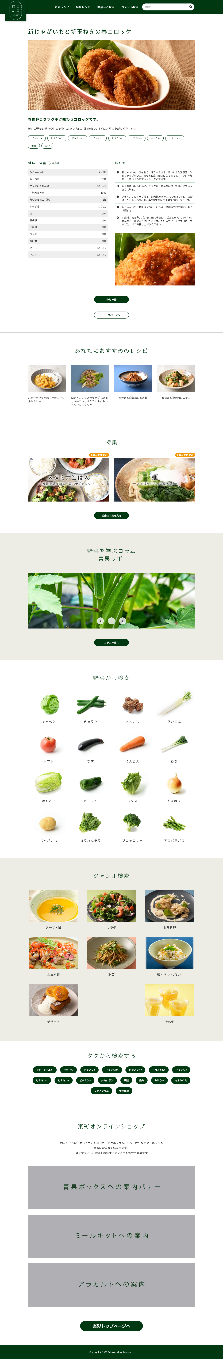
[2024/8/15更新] (154, 480)
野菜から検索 (106, 7)
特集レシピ (83, 7)
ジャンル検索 (130, 7)
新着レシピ (62, 7)
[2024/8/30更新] (68, 480)
